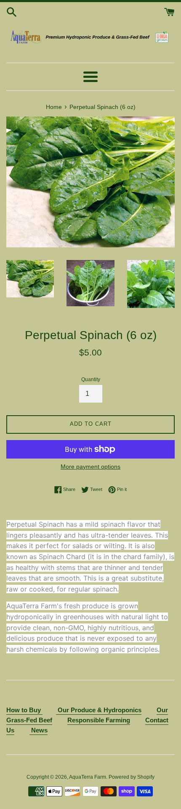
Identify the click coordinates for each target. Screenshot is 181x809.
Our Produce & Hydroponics (99, 710)
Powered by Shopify (131, 777)
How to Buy (24, 710)
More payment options (90, 466)
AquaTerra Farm (87, 777)
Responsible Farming (98, 720)
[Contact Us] (57, 710)
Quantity (90, 379)
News (38, 730)
